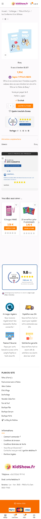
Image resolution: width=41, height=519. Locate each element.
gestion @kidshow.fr (30, 450)
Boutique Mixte (7, 416)
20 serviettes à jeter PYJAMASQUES (29, 220)
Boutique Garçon (7, 411)
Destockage (6, 394)
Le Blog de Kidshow (11, 420)
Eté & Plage (6, 390)
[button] (10, 228)
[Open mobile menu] (3, 4)
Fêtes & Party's (24, 11)
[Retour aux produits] (5, 19)
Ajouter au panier (24, 106)
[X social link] (20, 130)
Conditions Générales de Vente (15, 444)
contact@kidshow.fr (13, 479)
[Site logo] (19, 3)
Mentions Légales (10, 454)
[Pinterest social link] (23, 130)
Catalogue (13, 11)
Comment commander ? (12, 436)
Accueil (4, 11)
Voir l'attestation (13, 165)
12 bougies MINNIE (10, 219)
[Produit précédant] (3, 19)
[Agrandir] (5, 55)
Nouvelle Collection (8, 399)
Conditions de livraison (12, 440)
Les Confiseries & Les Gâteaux (12, 14)
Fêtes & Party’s (7, 377)
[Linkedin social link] (26, 130)
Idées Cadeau (6, 386)
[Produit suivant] (8, 19)
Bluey (20, 62)
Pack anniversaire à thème (11, 382)
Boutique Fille (6, 407)
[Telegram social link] (28, 130)
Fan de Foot (6, 403)
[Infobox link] (10, 316)
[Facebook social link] (18, 130)
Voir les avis (25, 124)
